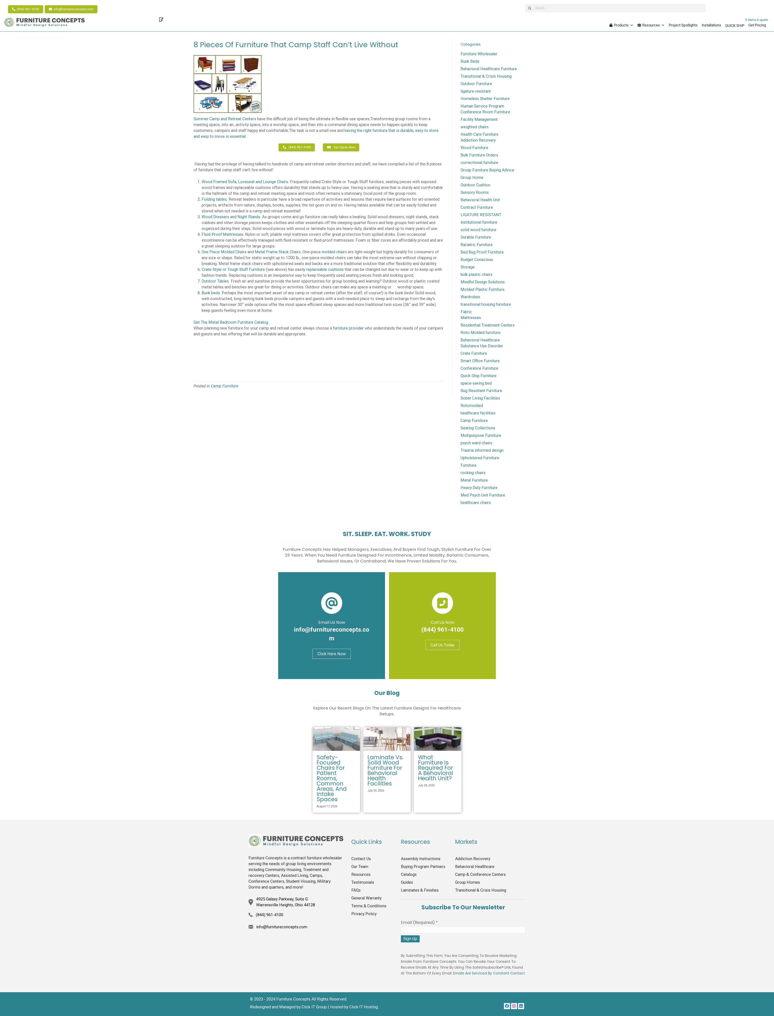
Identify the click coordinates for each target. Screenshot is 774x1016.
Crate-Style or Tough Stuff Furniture (233, 269)
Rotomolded (472, 405)
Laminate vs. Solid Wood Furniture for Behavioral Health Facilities (385, 770)
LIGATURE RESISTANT (481, 214)
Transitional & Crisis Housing (486, 76)
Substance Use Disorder (482, 345)
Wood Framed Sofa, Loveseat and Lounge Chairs (245, 181)
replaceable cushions (325, 269)
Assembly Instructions (420, 858)
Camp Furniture (224, 386)
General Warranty (366, 898)
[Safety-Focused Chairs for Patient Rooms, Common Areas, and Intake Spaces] (336, 738)
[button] (507, 1006)
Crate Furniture (474, 353)
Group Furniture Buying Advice (487, 170)
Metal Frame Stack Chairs (278, 251)
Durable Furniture (476, 237)
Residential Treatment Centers (488, 325)
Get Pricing (757, 25)
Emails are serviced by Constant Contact (489, 973)
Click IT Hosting (363, 1007)
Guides (407, 882)
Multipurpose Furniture (481, 435)
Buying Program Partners (423, 866)
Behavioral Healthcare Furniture (489, 68)
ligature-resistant (476, 91)
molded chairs (334, 251)
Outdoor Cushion (475, 185)
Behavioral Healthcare (480, 340)
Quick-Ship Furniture (478, 375)
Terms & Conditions (368, 905)
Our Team (359, 866)
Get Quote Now (344, 147)
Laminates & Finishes (420, 890)
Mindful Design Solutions (483, 282)
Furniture (468, 465)
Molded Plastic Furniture (483, 289)
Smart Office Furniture (480, 360)
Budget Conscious (477, 259)
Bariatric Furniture (477, 244)
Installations (711, 25)
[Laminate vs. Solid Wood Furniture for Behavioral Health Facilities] (387, 738)
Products (621, 25)
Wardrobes (470, 296)
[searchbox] (615, 8)
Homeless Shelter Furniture (485, 98)
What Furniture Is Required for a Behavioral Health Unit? (435, 767)
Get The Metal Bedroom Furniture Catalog (231, 322)
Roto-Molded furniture (480, 332)
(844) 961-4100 (27, 9)
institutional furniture (479, 222)
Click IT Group (314, 1007)
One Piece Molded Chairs (225, 251)
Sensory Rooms (475, 192)
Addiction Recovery (478, 140)
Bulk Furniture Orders (479, 155)
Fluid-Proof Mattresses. (223, 234)
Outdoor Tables (216, 281)
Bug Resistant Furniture (481, 390)
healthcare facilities (478, 413)
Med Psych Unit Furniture (483, 495)
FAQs (356, 890)
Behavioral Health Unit (480, 199)
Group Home (472, 177)
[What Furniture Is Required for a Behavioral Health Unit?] (437, 738)
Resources (651, 25)
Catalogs (409, 874)
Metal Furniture (474, 480)
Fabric (466, 311)
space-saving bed (476, 383)
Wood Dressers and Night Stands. (231, 216)
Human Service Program (482, 106)
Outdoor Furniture (476, 83)
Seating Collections (478, 428)
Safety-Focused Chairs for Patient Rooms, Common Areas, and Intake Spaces (332, 778)
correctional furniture (479, 162)
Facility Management (479, 119)
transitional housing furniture (486, 304)
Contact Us (361, 858)
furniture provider (348, 328)
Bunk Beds (470, 61)
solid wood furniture (478, 229)
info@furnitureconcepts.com (73, 9)
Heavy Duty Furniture (479, 487)
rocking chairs (473, 472)
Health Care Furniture (479, 134)
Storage (468, 267)
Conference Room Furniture (485, 112)
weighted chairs (475, 126)
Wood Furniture (474, 147)
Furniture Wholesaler (479, 53)
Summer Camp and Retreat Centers (225, 118)
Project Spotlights (683, 25)
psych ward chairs (476, 442)
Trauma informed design (482, 450)
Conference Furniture (479, 368)
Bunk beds (211, 292)
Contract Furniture (477, 207)
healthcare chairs (476, 502)
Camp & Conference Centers (480, 874)
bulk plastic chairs (476, 274)
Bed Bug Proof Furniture (482, 252)
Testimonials (362, 882)
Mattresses (471, 317)
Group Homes (467, 882)
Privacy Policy (364, 913)
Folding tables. (215, 199)
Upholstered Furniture (480, 457)
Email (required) (419, 922)
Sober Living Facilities (480, 398)
